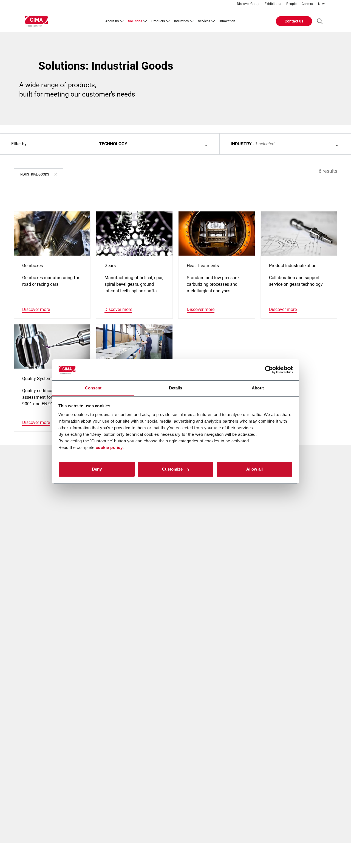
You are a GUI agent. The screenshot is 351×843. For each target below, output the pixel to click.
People (291, 4)
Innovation (227, 21)
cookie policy (109, 447)
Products (158, 21)
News (322, 4)
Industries (181, 21)
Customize (172, 469)
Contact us (294, 21)
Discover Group (248, 4)
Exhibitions (273, 4)
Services (204, 21)
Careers (307, 4)
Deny (97, 469)
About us (112, 21)
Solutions (135, 21)
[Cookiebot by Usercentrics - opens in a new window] (269, 370)
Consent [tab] (93, 388)
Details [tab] (175, 388)
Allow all (254, 469)
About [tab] (258, 388)
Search (319, 21)
